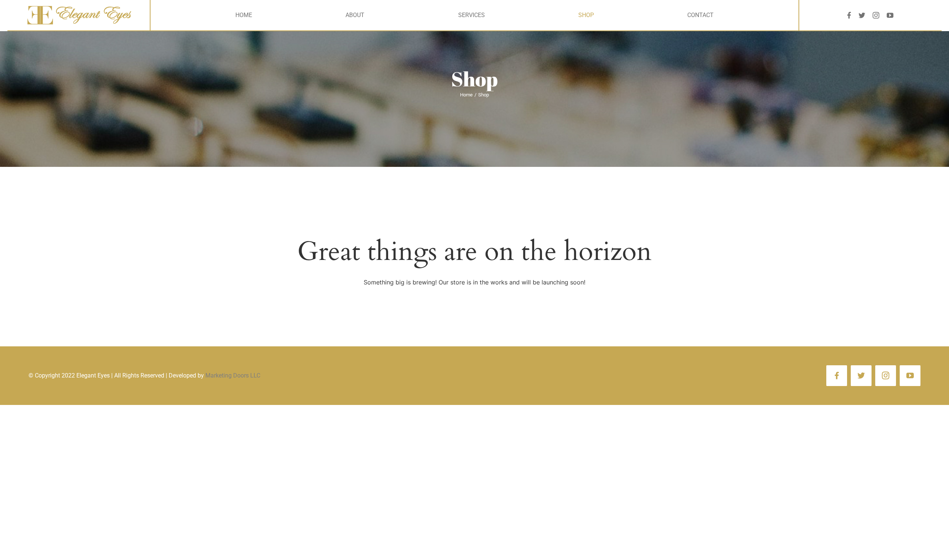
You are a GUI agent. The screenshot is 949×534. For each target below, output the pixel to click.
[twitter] (862, 15)
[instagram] (876, 15)
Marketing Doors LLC (232, 375)
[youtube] (890, 15)
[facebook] (849, 15)
